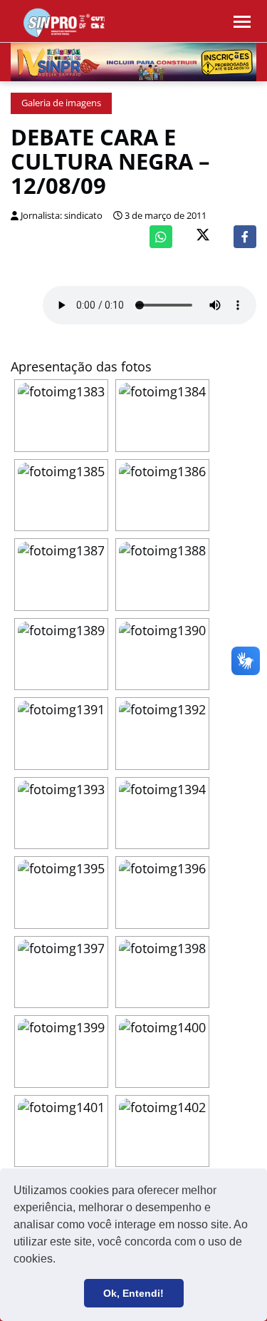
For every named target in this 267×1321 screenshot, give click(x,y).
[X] (203, 236)
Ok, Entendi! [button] (133, 1293)
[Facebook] (245, 236)
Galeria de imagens (61, 103)
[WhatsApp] (161, 236)
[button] (60, 1260)
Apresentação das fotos (81, 366)
